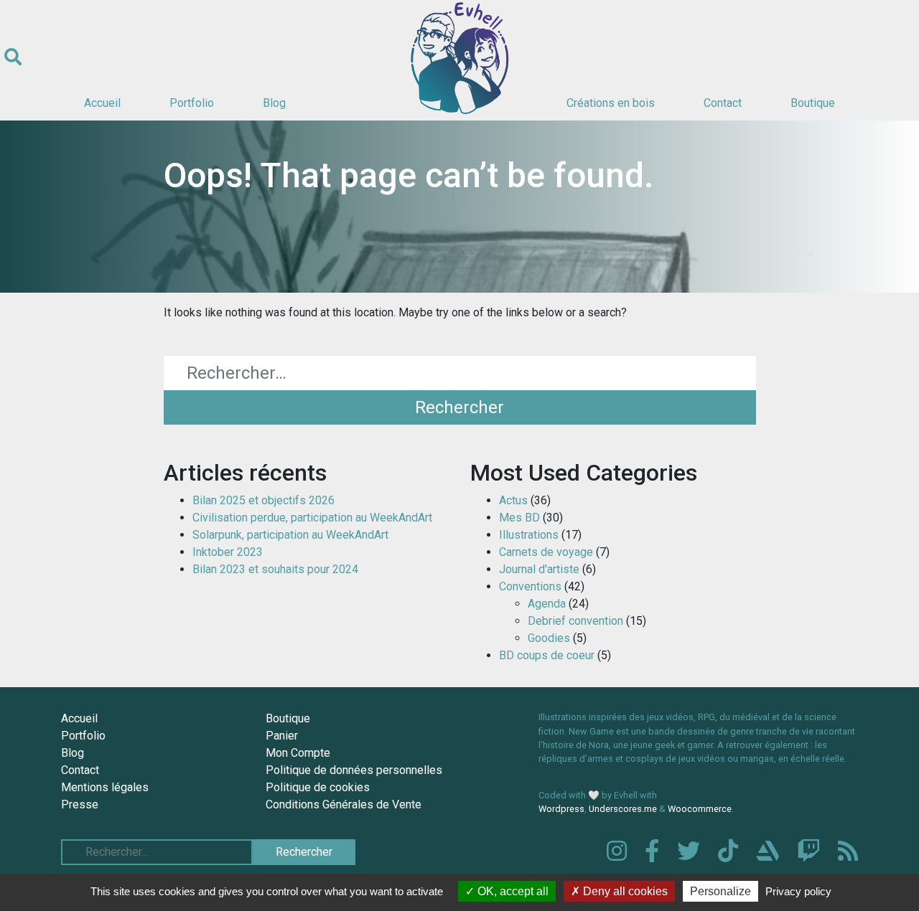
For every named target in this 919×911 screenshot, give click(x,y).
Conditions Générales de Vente (343, 804)
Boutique (812, 103)
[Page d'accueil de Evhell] (459, 57)
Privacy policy (798, 891)
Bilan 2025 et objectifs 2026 (263, 500)
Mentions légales (105, 787)
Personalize (720, 891)
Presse (79, 804)
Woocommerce (700, 808)
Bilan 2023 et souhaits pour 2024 (275, 569)
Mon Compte (298, 753)
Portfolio (191, 103)
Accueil (102, 103)
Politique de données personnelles (354, 770)
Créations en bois (610, 103)
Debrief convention (575, 621)
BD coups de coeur (546, 655)
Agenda (547, 603)
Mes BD (519, 517)
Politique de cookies (318, 787)
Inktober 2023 (227, 552)
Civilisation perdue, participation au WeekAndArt (312, 517)
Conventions (530, 586)
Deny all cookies (624, 891)
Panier (282, 735)
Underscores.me (623, 808)
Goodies (549, 638)
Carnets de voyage (546, 552)
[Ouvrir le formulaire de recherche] (13, 57)
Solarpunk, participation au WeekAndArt (290, 535)
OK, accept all (512, 891)
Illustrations (529, 535)
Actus (513, 500)
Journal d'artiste (539, 569)
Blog (274, 103)
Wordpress (561, 808)
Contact (723, 103)
